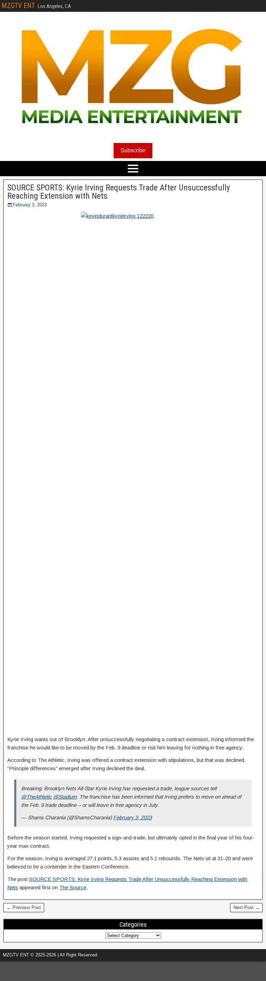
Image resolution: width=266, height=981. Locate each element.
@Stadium (65, 797)
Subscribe (133, 150)
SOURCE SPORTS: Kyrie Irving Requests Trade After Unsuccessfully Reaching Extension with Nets (118, 192)
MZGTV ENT (18, 5)
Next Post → (246, 907)
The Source (72, 887)
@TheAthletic (36, 797)
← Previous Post (24, 907)
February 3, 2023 (30, 204)
